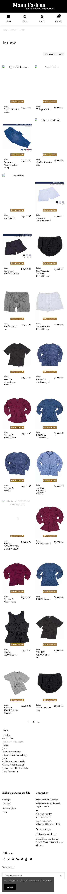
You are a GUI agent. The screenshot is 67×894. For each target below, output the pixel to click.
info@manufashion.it (48, 834)
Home (4, 812)
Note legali (6, 803)
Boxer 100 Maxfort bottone (11, 272)
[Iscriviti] (61, 876)
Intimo (5, 745)
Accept (10, 887)
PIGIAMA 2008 (43, 543)
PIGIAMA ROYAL (8, 489)
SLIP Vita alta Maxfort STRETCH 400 (43, 274)
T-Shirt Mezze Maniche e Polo (15, 768)
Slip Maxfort (9, 218)
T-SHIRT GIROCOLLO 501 (42, 655)
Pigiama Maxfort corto (11, 110)
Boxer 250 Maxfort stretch (43, 219)
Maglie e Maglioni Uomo (12, 741)
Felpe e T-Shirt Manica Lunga (14, 755)
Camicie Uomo (8, 738)
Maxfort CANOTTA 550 (10, 653)
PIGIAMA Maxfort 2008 (10, 436)
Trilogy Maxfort (43, 109)
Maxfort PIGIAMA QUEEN (41, 491)
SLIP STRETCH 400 (43, 709)
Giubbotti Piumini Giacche (13, 761)
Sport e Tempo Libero (11, 751)
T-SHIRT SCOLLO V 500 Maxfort (11, 710)
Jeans (4, 748)
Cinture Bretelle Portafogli (13, 764)
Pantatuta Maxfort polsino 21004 (11, 165)
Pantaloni (6, 735)
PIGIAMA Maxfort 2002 (42, 436)
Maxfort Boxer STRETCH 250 (43, 327)
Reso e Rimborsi (9, 808)
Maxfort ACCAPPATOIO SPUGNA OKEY (11, 546)
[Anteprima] (29, 75)
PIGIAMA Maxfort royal (42, 380)
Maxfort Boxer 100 (10, 327)
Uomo (5, 729)
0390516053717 (45, 829)
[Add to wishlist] (29, 70)
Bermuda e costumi (10, 771)
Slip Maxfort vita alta (44, 163)
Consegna (6, 799)
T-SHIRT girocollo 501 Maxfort (10, 382)
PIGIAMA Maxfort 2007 (10, 600)
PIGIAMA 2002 (43, 599)
